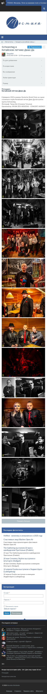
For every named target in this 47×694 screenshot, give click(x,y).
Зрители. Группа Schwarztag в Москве (23, 184)
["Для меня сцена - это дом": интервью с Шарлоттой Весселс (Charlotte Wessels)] (3, 634)
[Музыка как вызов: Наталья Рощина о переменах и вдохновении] (3, 638)
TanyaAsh (10, 53)
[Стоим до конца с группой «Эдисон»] (3, 642)
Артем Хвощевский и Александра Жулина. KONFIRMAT (23, 413)
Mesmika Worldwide (13, 685)
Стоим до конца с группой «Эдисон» (19, 641)
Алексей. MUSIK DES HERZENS (23, 273)
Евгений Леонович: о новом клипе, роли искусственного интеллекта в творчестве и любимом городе (25, 647)
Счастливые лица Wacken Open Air (18, 540)
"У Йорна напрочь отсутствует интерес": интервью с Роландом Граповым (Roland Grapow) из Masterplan (25, 652)
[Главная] (2, 42)
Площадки (5, 673)
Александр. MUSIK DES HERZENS (8, 388)
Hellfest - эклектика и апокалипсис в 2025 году (23, 536)
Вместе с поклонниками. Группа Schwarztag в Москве (23, 243)
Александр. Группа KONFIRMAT (23, 303)
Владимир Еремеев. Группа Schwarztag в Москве (30, 388)
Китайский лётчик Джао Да (14, 91)
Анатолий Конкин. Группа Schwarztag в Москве (23, 502)
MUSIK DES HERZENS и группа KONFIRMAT (23, 333)
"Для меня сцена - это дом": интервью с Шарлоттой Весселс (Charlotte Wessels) (24, 634)
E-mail (6, 593)
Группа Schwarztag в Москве (23, 124)
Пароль (6, 600)
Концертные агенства (9, 676)
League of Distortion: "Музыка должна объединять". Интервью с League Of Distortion (24, 629)
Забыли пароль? (10, 609)
